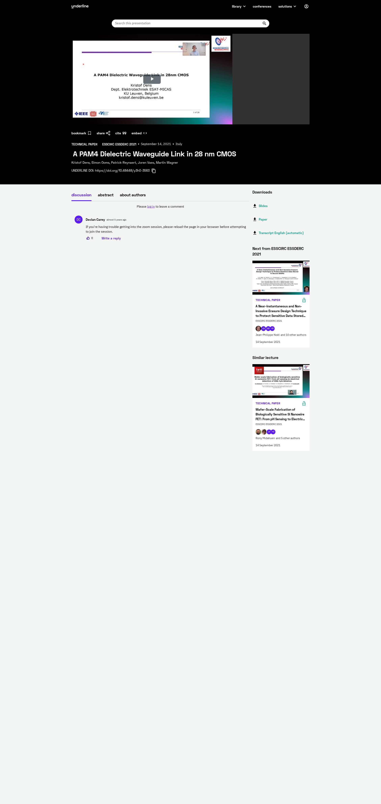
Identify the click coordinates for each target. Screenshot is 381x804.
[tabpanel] (160, 222)
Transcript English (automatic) (281, 233)
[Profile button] (306, 6)
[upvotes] (88, 238)
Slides (263, 206)
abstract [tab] (106, 194)
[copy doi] (156, 170)
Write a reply (111, 238)
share (101, 133)
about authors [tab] (133, 194)
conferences (262, 6)
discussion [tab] (81, 194)
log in (151, 206)
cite (118, 133)
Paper (263, 219)
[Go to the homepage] (80, 6)
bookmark (78, 133)
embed (137, 133)
